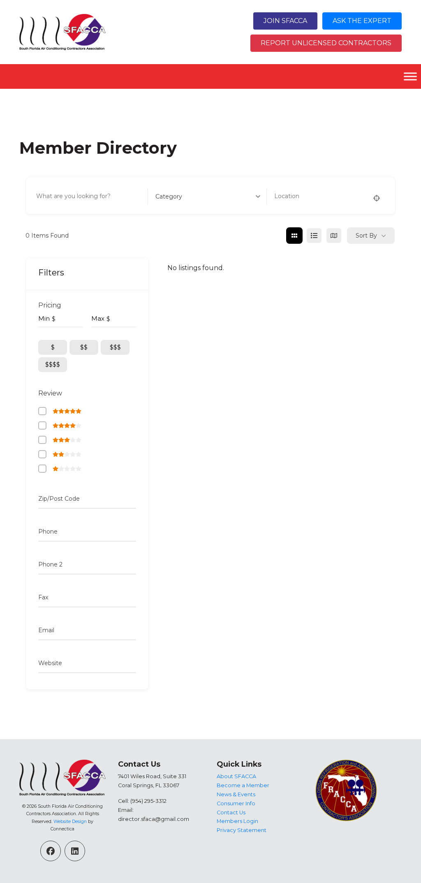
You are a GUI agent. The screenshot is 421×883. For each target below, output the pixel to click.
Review (50, 393)
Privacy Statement (241, 830)
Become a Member (243, 785)
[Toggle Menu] (410, 76)
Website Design (70, 821)
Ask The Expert (362, 21)
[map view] (334, 235)
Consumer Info (236, 803)
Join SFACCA (285, 21)
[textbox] (168, 196)
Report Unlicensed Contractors (326, 43)
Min (44, 318)
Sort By (366, 235)
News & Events (236, 794)
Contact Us (231, 812)
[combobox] (208, 196)
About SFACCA (236, 776)
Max (97, 318)
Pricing (49, 305)
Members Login (237, 821)
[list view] (314, 235)
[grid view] (294, 235)
